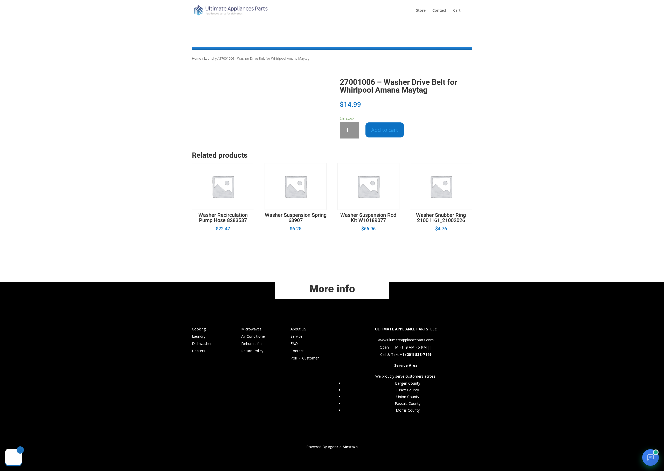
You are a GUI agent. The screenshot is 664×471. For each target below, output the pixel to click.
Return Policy (252, 350)
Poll (293, 358)
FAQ (294, 343)
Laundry (210, 58)
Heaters (198, 350)
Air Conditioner (253, 336)
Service (296, 336)
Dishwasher (202, 343)
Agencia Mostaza (343, 446)
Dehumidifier (252, 343)
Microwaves (251, 329)
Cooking (199, 329)
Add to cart (384, 129)
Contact (439, 11)
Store (421, 11)
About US (298, 329)
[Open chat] (650, 457)
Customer (310, 358)
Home (196, 58)
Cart (457, 11)
